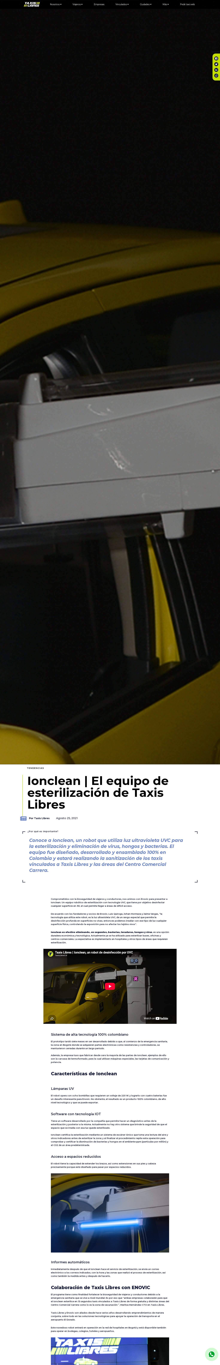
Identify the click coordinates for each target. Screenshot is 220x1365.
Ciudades (145, 4)
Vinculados (121, 4)
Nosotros (55, 4)
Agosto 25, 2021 (67, 818)
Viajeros (77, 4)
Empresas (99, 4)
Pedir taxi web (187, 4)
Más (165, 4)
